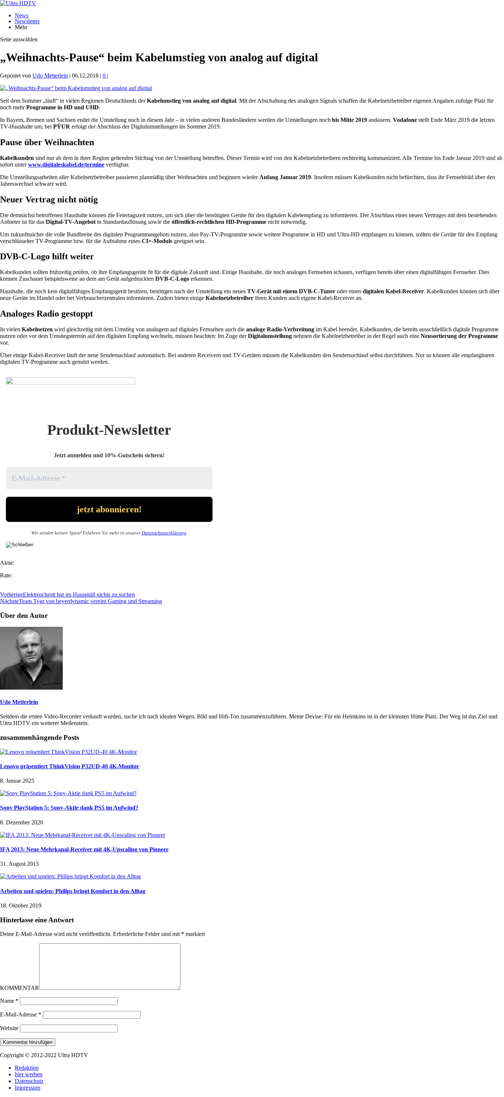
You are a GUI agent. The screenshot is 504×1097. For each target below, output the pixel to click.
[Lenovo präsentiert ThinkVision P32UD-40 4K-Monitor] (68, 752)
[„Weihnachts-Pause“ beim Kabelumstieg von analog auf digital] (76, 88)
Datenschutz (29, 1081)
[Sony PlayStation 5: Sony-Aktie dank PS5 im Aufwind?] (68, 793)
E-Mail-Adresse (20, 1014)
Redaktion (27, 1067)
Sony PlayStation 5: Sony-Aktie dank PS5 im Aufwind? (69, 807)
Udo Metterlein (50, 75)
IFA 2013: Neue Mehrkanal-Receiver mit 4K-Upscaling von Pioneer (84, 849)
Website (9, 1028)
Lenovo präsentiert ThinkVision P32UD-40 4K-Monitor (69, 766)
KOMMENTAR (19, 988)
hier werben (28, 1074)
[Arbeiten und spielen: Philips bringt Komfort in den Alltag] (70, 876)
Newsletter (27, 21)
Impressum (27, 1087)
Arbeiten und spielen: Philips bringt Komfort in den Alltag (72, 891)
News (21, 15)
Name (9, 1001)
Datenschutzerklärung (164, 533)
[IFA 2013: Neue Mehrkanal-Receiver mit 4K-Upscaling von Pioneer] (82, 835)
